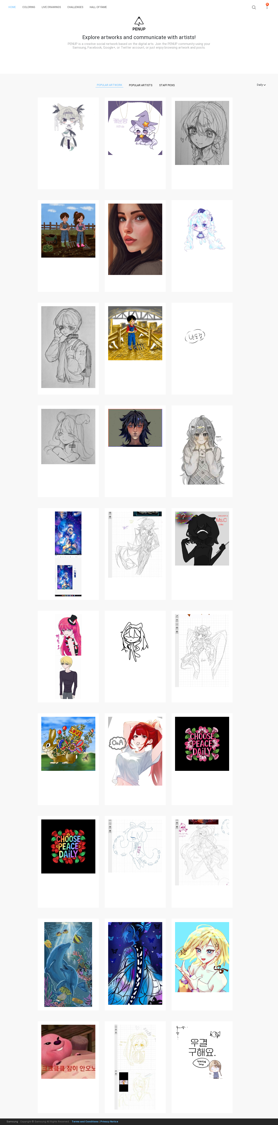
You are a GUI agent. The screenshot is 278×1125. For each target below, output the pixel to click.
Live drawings (51, 7)
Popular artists (140, 85)
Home (12, 7)
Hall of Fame (98, 7)
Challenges (75, 7)
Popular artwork (109, 85)
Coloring (28, 7)
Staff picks (167, 85)
